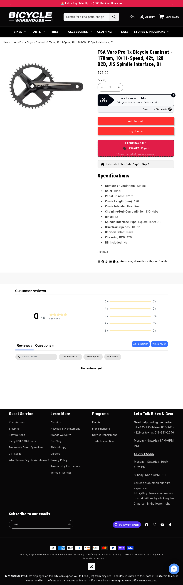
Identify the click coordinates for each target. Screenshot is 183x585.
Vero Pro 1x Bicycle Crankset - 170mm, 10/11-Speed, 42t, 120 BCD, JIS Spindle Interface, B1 (64, 42)
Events (96, 422)
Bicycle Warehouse (39, 554)
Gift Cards (15, 453)
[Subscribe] (69, 524)
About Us (56, 422)
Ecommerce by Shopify (72, 554)
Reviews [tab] (24, 345)
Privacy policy (113, 554)
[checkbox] (112, 357)
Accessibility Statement (65, 428)
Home (7, 42)
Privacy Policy (59, 460)
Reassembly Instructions (66, 466)
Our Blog (56, 441)
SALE (124, 31)
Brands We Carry (61, 435)
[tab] (44, 345)
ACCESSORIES (78, 31)
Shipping (14, 428)
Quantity (102, 80)
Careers (55, 453)
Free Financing (101, 428)
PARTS (36, 31)
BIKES (18, 31)
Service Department (104, 435)
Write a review (159, 344)
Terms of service (134, 554)
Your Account (17, 422)
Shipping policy (154, 554)
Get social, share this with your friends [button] (143, 261)
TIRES (54, 31)
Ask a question (140, 344)
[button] (131, 301)
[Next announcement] (173, 3)
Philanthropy (58, 447)
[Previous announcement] (10, 3)
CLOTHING (104, 31)
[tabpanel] (91, 380)
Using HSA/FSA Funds (22, 441)
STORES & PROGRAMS (149, 31)
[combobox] (86, 17)
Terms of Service (61, 472)
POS (52, 554)
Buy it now (136, 131)
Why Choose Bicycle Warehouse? (29, 460)
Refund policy (95, 554)
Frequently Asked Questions (26, 447)
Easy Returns (17, 435)
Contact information (93, 558)
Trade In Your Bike (103, 441)
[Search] (114, 17)
